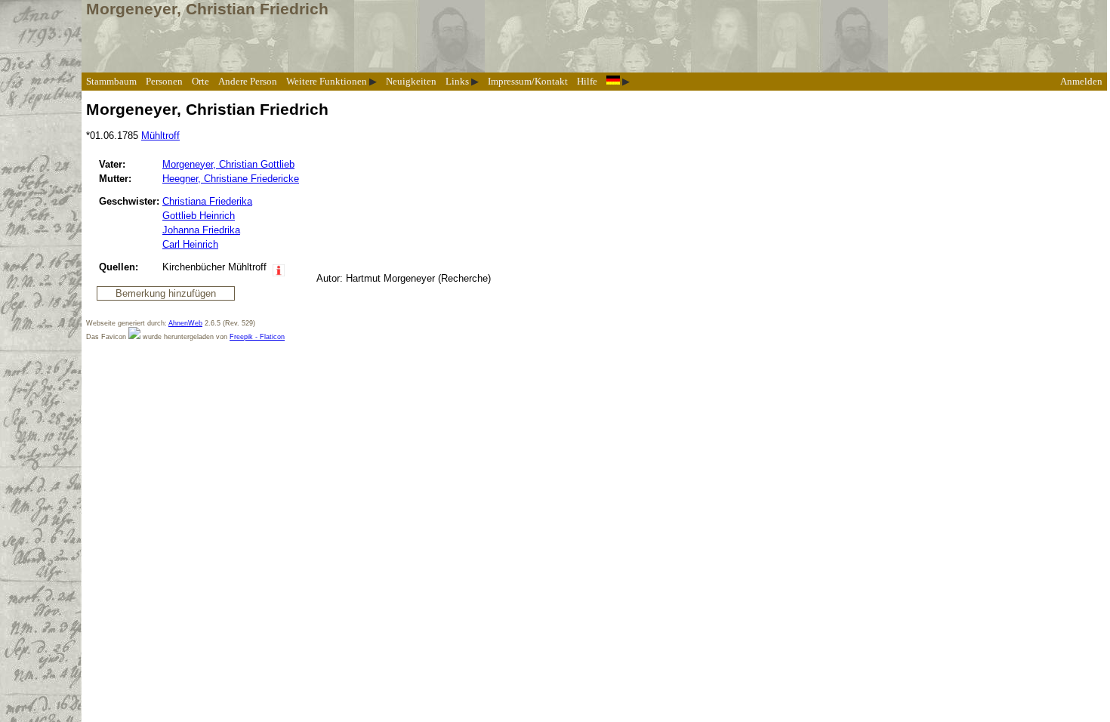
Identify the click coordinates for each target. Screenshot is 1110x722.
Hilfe (587, 81)
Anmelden (1081, 81)
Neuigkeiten (411, 81)
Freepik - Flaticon (257, 337)
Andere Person (247, 81)
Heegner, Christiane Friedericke (230, 178)
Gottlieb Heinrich (198, 215)
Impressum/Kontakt (528, 81)
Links (457, 81)
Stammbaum (111, 81)
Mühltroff (160, 135)
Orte (200, 81)
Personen (164, 81)
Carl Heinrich (190, 244)
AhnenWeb (185, 323)
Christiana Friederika (207, 201)
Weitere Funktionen (326, 81)
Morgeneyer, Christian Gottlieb (228, 164)
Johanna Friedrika (201, 230)
